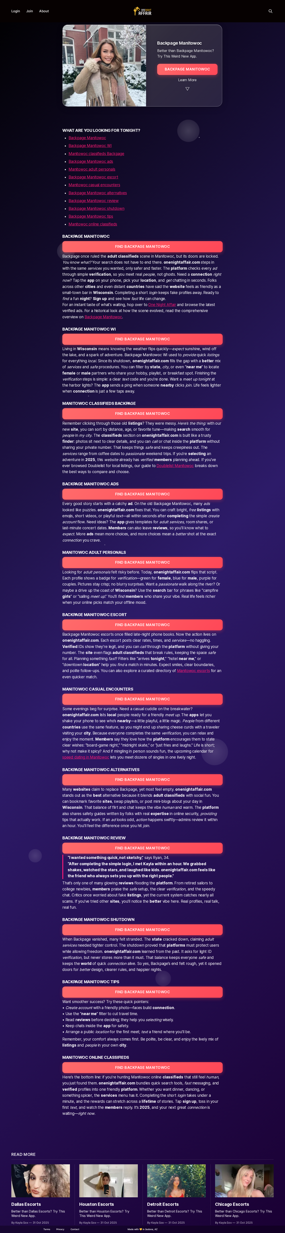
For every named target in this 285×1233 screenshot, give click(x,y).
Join (29, 11)
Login (15, 11)
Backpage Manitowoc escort (93, 177)
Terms (46, 1229)
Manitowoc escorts (193, 670)
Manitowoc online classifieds (93, 224)
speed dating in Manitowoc (85, 757)
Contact (75, 1229)
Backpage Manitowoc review (94, 201)
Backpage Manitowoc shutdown (96, 208)
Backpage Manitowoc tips (91, 216)
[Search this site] (270, 11)
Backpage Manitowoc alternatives (98, 193)
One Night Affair (162, 304)
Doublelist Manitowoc (175, 465)
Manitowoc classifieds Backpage (96, 153)
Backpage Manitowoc (87, 138)
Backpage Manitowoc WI (90, 145)
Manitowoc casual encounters (94, 185)
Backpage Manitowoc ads (91, 161)
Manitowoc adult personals (92, 169)
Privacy (60, 1229)
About (44, 11)
